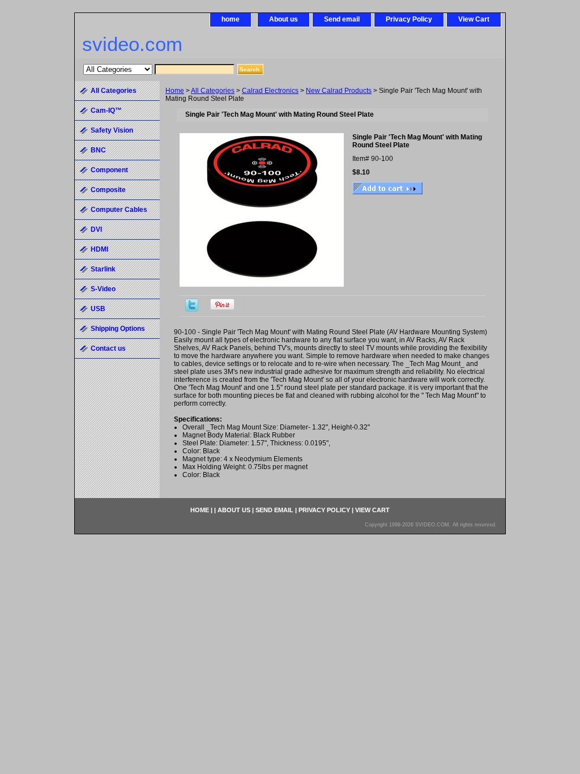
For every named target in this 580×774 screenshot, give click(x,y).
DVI (96, 229)
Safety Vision (112, 130)
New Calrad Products (339, 91)
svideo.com (132, 44)
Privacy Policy (409, 19)
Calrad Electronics (270, 91)
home (230, 19)
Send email (342, 19)
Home (174, 91)
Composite (108, 190)
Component (109, 170)
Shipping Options (118, 329)
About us (283, 19)
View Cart (473, 19)
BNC (98, 150)
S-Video (103, 289)
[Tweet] (191, 309)
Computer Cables (119, 210)
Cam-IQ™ (106, 110)
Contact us (108, 348)
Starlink (103, 269)
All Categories (212, 91)
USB (98, 309)
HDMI (99, 249)
